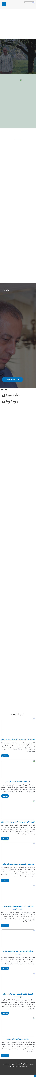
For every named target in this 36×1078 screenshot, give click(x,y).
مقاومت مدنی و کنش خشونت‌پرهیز (18, 1039)
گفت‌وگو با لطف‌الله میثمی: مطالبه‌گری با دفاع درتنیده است (18, 995)
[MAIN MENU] (4, 4)
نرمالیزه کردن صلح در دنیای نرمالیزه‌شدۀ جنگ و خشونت (18, 952)
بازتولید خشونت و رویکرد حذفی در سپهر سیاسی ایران (18, 822)
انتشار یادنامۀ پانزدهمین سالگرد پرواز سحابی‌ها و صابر (18, 739)
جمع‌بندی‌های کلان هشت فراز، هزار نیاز (18, 781)
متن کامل (5, 756)
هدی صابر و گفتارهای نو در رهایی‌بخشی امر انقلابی (18, 864)
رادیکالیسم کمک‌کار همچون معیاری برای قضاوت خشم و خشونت (18, 907)
